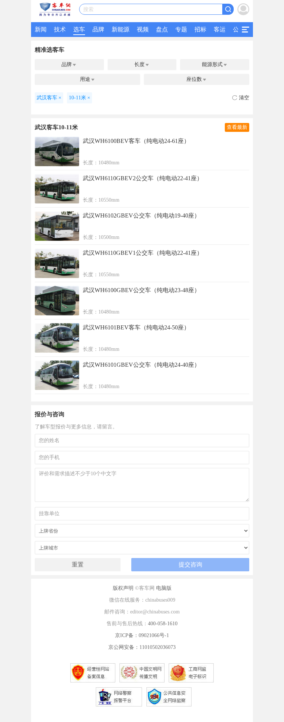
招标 (200, 29)
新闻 (41, 29)
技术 (60, 29)
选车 (79, 29)
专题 (181, 29)
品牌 (98, 29)
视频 (143, 29)
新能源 (120, 29)
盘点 (162, 29)
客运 (220, 29)
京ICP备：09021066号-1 (142, 635)
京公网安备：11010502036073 (142, 647)
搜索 (88, 9)
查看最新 (237, 127)
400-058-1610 (163, 623)
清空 (244, 97)
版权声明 (123, 588)
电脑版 (164, 588)
